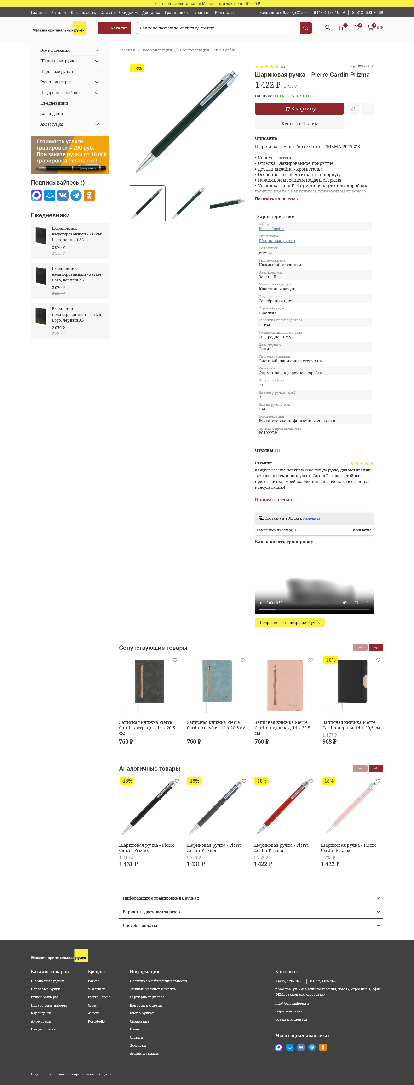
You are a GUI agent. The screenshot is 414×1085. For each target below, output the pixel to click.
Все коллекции (157, 50)
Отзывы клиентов (291, 1019)
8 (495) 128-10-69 (329, 12)
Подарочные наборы (60, 92)
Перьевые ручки (56, 71)
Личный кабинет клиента (153, 989)
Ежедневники (54, 103)
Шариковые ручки (277, 240)
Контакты (224, 12)
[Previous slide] (136, 122)
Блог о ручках (142, 1013)
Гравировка (176, 12)
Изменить (311, 518)
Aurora (94, 1013)
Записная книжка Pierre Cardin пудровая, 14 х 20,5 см (282, 727)
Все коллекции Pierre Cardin (207, 50)
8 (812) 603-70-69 (367, 12)
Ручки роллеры (55, 81)
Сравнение (139, 1021)
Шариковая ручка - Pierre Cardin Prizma (147, 847)
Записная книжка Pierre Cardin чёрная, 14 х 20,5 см (351, 725)
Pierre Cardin (271, 228)
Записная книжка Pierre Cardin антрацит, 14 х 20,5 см (147, 727)
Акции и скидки (144, 1053)
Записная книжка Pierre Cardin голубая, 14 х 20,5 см (216, 725)
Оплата (107, 12)
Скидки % (128, 12)
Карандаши (51, 113)
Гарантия (201, 12)
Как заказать (83, 12)
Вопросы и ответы (146, 1005)
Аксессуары (51, 124)
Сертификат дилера (147, 997)
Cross (92, 1005)
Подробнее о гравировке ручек (290, 622)
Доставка (151, 12)
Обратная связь (289, 1011)
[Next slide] (239, 122)
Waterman (96, 989)
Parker (93, 981)
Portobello (96, 1021)
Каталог (58, 12)
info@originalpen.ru (292, 1003)
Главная (39, 12)
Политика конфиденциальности (158, 981)
